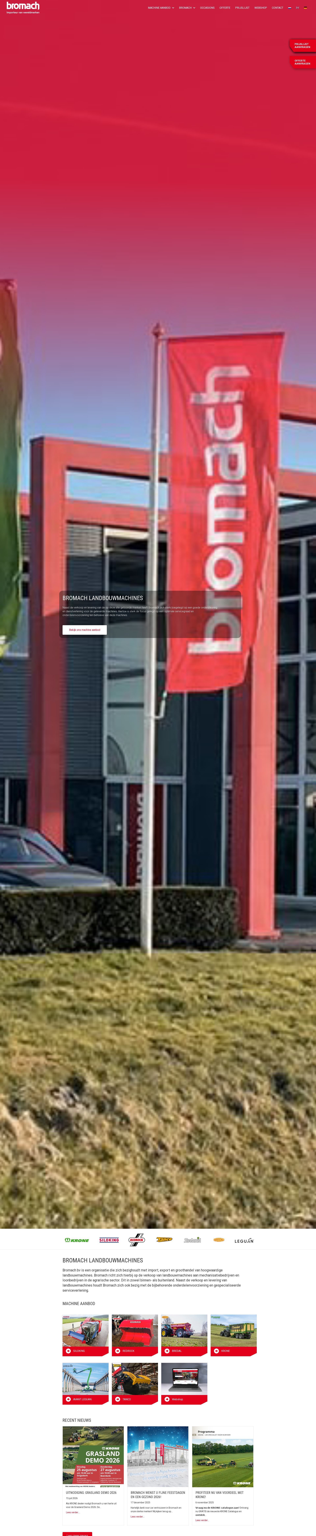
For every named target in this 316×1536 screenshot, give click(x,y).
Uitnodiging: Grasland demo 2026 (91, 1493)
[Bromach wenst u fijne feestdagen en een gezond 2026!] (157, 1456)
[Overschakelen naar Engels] (297, 8)
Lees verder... (72, 1512)
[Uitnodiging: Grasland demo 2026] (93, 1456)
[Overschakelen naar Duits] (305, 8)
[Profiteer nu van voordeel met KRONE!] (222, 1456)
